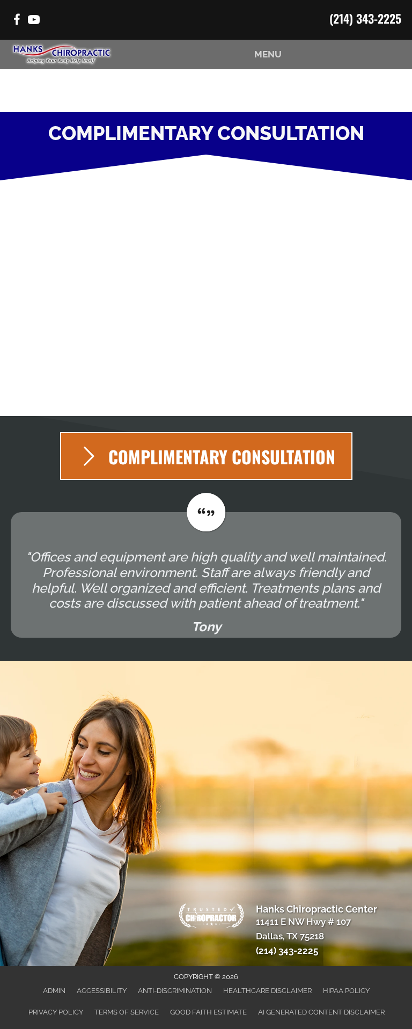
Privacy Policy (55, 1012)
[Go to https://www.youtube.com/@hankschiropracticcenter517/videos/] (34, 21)
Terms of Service (126, 1012)
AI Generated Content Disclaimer (321, 1012)
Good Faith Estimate (208, 1012)
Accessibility (102, 991)
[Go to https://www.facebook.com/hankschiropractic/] (17, 21)
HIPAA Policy (346, 991)
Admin (54, 991)
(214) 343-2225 (365, 18)
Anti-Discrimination (175, 991)
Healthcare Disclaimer (267, 991)
